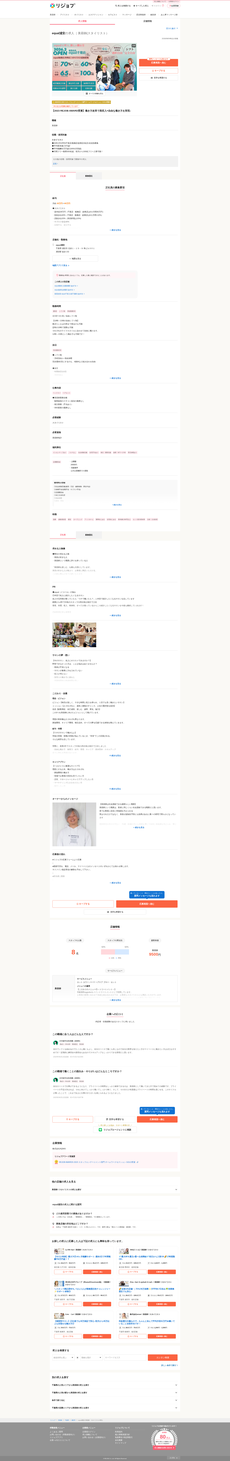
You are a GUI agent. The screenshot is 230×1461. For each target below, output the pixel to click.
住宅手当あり (94, 452)
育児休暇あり (132, 452)
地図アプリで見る (59, 265)
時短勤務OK (71, 311)
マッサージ (127, 15)
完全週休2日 (57, 350)
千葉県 (67, 1420)
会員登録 (175, 6)
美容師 (52, 15)
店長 (55, 164)
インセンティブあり (59, 452)
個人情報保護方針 (122, 1434)
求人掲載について (160, 1)
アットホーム (89, 519)
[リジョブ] (62, 5)
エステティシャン (95, 15)
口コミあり (171, 28)
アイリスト (64, 15)
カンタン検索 (162, 1357)
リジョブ (53, 1420)
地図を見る (76, 259)
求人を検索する (124, 6)
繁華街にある (100, 519)
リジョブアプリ (56, 1437)
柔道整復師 (141, 15)
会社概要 (118, 1440)
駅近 (69, 519)
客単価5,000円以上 (124, 519)
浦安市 (73, 1420)
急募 (54, 519)
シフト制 (62, 311)
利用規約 (118, 1432)
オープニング (77, 519)
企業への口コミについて (60, 1440)
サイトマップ (120, 1443)
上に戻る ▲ (174, 1457)
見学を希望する (160, 78)
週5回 (55, 311)
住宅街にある (111, 519)
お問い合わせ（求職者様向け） (63, 1434)
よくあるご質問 (56, 1432)
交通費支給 (56, 462)
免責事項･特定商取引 (124, 1437)
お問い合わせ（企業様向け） (94, 1437)
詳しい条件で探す (168, 1365)
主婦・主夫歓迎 (152, 519)
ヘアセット (66, 393)
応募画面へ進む (158, 61)
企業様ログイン (174, 1)
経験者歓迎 (62, 519)
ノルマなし (72, 452)
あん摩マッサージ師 (169, 15)
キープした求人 (142, 6)
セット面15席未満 (139, 519)
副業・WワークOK (119, 452)
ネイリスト (79, 15)
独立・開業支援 (106, 452)
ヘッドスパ (56, 393)
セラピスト (112, 15)
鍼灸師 (153, 15)
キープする (160, 70)
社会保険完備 (82, 452)
